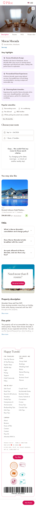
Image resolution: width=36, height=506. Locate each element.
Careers (6, 428)
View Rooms (28, 503)
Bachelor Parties (24, 394)
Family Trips (7, 399)
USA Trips (22, 410)
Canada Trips (23, 407)
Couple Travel (23, 388)
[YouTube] (14, 473)
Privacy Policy (8, 442)
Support (6, 375)
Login (5, 370)
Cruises (21, 402)
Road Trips (7, 391)
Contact (6, 431)
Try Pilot (18, 457)
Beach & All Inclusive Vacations (10, 395)
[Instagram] (22, 464)
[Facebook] (14, 466)
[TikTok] (14, 481)
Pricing (6, 373)
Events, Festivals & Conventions (24, 398)
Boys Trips (7, 413)
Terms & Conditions (21, 442)
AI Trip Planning (9, 362)
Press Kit (6, 434)
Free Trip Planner (9, 359)
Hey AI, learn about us (11, 449)
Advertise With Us (9, 437)
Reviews (6, 423)
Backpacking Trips (9, 407)
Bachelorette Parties (25, 391)
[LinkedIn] (22, 481)
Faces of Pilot (8, 426)
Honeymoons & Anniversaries (8, 403)
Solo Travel (7, 388)
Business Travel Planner (23, 379)
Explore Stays (8, 365)
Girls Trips (7, 410)
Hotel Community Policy (9, 379)
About (6, 420)
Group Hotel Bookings (23, 363)
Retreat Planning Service (24, 373)
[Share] (33, 8)
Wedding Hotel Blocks (24, 368)
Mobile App (7, 367)
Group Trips (22, 405)
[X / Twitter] (22, 474)
